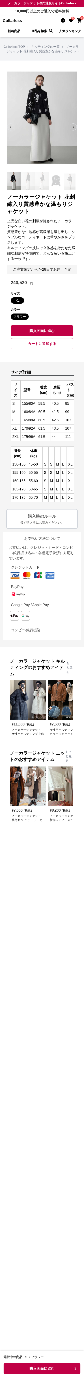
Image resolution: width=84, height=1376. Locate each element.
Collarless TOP (14, 46)
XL (17, 300)
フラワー (19, 316)
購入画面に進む (42, 331)
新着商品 (14, 31)
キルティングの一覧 (45, 46)
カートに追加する (42, 344)
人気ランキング (70, 31)
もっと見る (69, 667)
